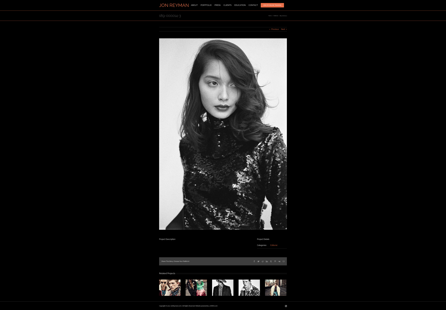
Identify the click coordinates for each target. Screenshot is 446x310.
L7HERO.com (213, 306)
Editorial (273, 245)
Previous (275, 29)
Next (283, 29)
